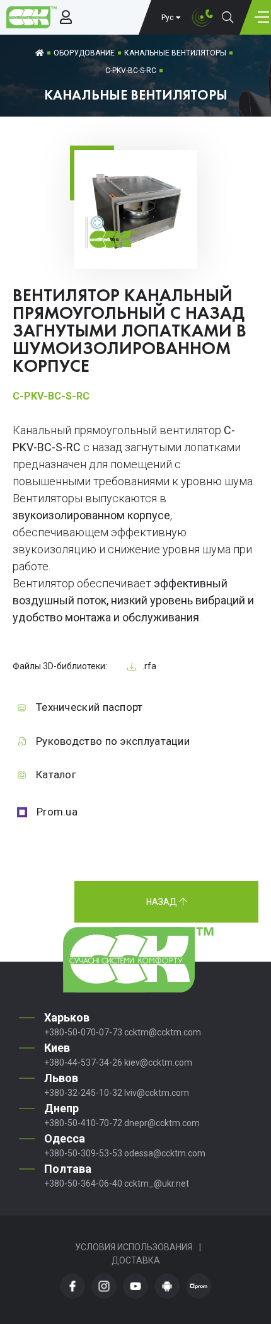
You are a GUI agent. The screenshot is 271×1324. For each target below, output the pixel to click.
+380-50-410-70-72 (83, 1123)
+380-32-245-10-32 (83, 1093)
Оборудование (84, 53)
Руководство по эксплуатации (113, 741)
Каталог (56, 774)
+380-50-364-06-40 (83, 1183)
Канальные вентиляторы (175, 53)
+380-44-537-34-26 (83, 1062)
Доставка (136, 1260)
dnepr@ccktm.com (162, 1123)
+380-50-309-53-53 (83, 1153)
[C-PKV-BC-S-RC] (135, 250)
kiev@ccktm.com (158, 1062)
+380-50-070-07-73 (83, 1032)
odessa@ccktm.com (164, 1153)
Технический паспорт (89, 707)
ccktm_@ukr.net (156, 1183)
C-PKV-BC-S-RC (130, 70)
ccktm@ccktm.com (162, 1032)
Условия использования (133, 1247)
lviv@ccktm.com (156, 1093)
